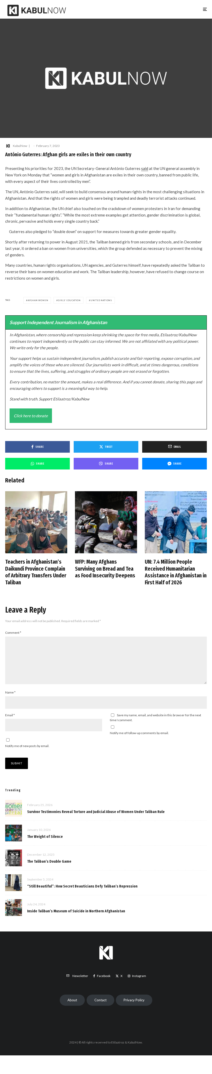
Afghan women (38, 300)
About (72, 1000)
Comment (13, 633)
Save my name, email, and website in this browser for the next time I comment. (155, 717)
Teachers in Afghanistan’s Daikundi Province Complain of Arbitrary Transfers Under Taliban (35, 572)
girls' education (69, 300)
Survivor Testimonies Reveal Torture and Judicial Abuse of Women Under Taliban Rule (96, 811)
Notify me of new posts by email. (27, 746)
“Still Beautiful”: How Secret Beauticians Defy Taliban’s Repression (82, 886)
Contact (100, 1000)
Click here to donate (31, 415)
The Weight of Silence (45, 836)
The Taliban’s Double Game (49, 861)
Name (10, 692)
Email (10, 715)
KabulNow (20, 146)
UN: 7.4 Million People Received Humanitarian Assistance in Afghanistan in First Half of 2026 (176, 572)
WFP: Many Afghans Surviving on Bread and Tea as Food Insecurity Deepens (105, 568)
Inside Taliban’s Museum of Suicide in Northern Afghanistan (76, 911)
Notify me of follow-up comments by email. (139, 733)
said (144, 168)
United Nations (101, 300)
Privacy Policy (134, 1000)
